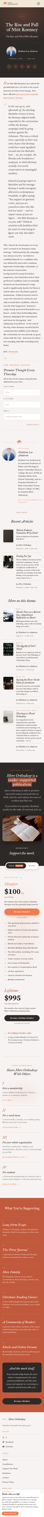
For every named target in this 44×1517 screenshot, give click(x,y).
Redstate (13, 351)
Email (6, 411)
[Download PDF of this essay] (22, 66)
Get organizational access (14, 1157)
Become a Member (22, 912)
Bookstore (6, 1473)
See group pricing (11, 1127)
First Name (8, 387)
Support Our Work (9, 1469)
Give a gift (8, 1100)
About (4, 1460)
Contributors (7, 1464)
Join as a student (10, 1184)
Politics (22, 17)
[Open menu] (38, 3)
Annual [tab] (15, 866)
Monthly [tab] (32, 866)
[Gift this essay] (28, 66)
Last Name (8, 399)
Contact (5, 1478)
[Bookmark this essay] (15, 66)
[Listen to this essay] (9, 66)
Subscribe (32, 425)
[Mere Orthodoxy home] (10, 3)
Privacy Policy (8, 1482)
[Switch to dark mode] (34, 66)
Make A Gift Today (10, 1513)
